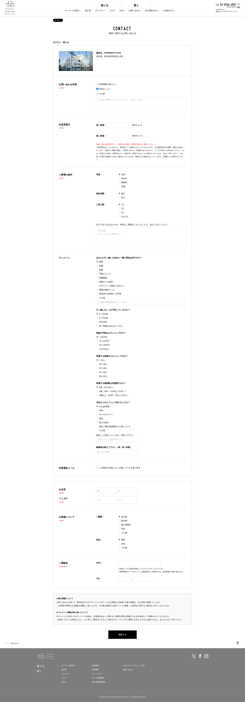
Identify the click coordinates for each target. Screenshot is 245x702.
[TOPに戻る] (238, 643)
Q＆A (122, 10)
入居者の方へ (169, 10)
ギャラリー (100, 10)
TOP (6, 643)
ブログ (112, 10)
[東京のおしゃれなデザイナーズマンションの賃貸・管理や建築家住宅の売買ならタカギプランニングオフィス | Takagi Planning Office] (9, 7)
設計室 (88, 10)
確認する (122, 634)
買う (136, 5)
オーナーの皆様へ (73, 10)
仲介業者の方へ (152, 10)
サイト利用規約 (98, 678)
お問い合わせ (135, 10)
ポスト (59, 20)
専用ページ (219, 11)
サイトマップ (97, 674)
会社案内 (95, 666)
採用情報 (95, 670)
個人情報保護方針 (99, 682)
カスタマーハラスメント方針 (134, 666)
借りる (104, 5)
